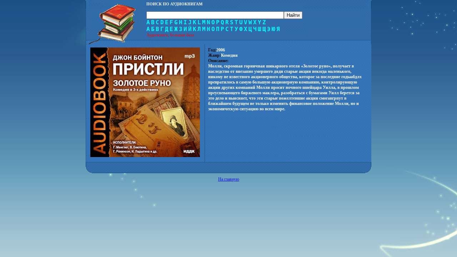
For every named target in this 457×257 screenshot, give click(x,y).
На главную (228, 179)
